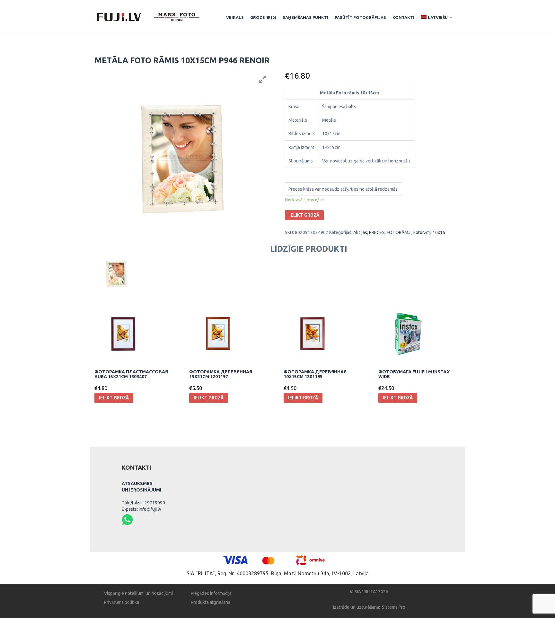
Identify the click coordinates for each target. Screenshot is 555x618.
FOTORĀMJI (399, 232)
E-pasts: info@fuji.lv (141, 509)
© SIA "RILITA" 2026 (369, 591)
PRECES (377, 232)
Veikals (235, 17)
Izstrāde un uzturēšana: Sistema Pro (369, 607)
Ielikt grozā (304, 215)
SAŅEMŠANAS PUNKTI (305, 17)
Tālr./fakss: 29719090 (143, 502)
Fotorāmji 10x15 (429, 232)
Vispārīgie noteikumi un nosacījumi (138, 593)
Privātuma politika (121, 602)
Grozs (263, 17)
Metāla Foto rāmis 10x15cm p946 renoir (182, 60)
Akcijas (360, 232)
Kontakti (403, 17)
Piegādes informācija (211, 593)
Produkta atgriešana (210, 602)
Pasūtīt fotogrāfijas (360, 17)
